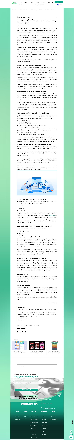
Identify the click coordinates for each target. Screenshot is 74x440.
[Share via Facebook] (17, 331)
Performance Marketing (44, 9)
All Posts (13, 9)
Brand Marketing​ (33, 9)
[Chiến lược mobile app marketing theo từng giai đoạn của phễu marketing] (54, 345)
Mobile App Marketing (21, 328)
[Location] (42, 404)
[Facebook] (72, 421)
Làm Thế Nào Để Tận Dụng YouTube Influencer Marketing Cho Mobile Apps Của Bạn (19, 352)
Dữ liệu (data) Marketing (23, 9)
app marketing (20, 325)
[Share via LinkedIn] (22, 331)
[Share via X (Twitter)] (20, 331)
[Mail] (42, 400)
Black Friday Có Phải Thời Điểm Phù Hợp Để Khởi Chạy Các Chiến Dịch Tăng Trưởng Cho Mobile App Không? (37, 352)
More (52, 9)
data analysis (36, 325)
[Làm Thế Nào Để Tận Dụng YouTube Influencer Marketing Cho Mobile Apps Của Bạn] (19, 345)
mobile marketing (28, 325)
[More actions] (56, 17)
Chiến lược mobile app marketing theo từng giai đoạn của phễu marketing (54, 352)
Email (16, 378)
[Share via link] (25, 331)
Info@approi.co (47, 399)
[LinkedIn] (72, 423)
